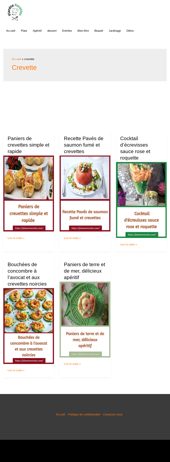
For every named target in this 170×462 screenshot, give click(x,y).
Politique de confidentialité (84, 414)
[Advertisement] (85, 106)
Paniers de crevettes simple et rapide (28, 145)
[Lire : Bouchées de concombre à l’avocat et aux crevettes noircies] (28, 325)
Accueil (10, 30)
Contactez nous (113, 414)
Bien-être (83, 30)
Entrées (67, 30)
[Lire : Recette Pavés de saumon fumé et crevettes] (85, 193)
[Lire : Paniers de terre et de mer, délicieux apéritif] (85, 319)
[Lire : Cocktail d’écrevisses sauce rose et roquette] (141, 199)
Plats (24, 30)
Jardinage (115, 30)
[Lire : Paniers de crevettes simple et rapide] (28, 193)
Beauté (98, 30)
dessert (52, 30)
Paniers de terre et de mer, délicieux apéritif (84, 271)
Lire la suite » (16, 238)
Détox (130, 30)
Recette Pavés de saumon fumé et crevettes (83, 145)
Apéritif (37, 30)
